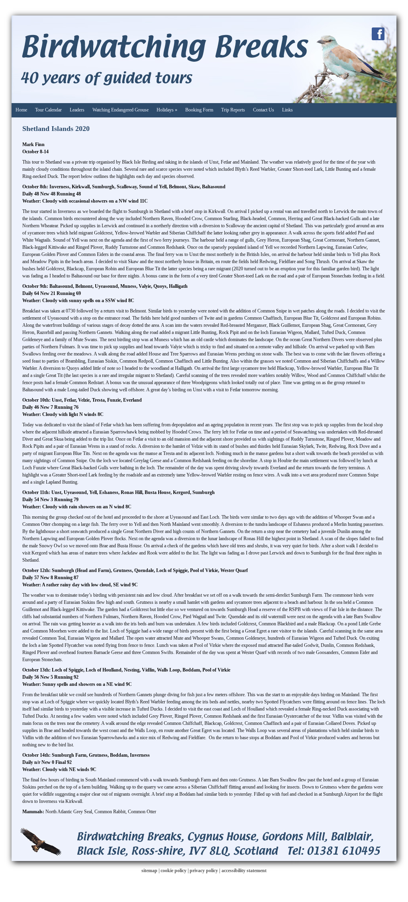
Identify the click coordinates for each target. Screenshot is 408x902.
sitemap (149, 870)
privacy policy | (206, 870)
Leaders (77, 110)
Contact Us (263, 110)
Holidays (167, 110)
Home (21, 110)
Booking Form (199, 110)
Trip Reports (233, 110)
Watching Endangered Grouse (120, 110)
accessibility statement (244, 870)
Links (287, 110)
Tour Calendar (48, 110)
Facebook (378, 33)
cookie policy (173, 870)
